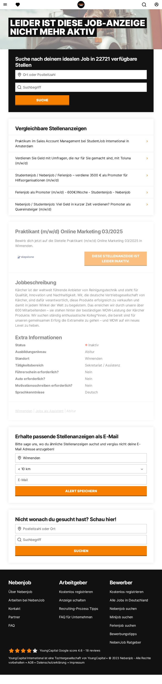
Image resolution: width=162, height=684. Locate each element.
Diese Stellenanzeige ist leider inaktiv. (115, 258)
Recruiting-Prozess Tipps (78, 608)
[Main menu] (4, 4)
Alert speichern (81, 491)
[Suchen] (146, 4)
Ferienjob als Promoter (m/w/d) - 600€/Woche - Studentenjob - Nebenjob (72, 192)
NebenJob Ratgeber (125, 642)
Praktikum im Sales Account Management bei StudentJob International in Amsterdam (72, 143)
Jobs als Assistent (49, 411)
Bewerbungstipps (123, 634)
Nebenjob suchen (123, 608)
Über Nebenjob (20, 592)
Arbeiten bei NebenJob (26, 600)
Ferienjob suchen (123, 625)
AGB (30, 662)
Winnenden (23, 411)
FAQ (11, 625)
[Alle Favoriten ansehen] (17, 4)
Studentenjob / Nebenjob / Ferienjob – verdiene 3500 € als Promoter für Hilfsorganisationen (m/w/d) (71, 177)
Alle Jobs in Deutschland (129, 600)
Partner (14, 617)
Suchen (81, 551)
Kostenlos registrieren (76, 592)
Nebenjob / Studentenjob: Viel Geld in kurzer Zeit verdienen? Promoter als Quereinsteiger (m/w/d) (72, 206)
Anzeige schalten (72, 600)
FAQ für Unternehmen (75, 617)
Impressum (77, 662)
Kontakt (14, 608)
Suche (42, 100)
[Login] (156, 4)
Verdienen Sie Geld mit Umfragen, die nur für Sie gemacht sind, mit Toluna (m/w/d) (73, 160)
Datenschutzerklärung (51, 662)
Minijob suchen (121, 617)
